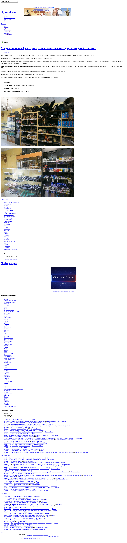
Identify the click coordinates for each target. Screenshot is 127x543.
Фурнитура (7, 204)
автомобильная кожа (10, 216)
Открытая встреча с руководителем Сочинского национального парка (30, 425)
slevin (5, 435)
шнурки (6, 247)
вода (5, 316)
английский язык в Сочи (11, 311)
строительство (8, 393)
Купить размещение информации (63, 291)
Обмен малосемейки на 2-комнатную (25, 502)
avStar (6, 430)
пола (5, 232)
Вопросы (7, 33)
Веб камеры (7, 19)
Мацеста (6, 347)
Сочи (8, 12)
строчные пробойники (10, 249)
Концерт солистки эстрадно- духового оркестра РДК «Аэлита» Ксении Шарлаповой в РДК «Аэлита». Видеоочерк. (47, 475)
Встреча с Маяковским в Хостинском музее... (26, 467)
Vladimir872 (7, 506)
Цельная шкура (8, 218)
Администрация (9, 310)
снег (5, 384)
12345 (6, 427)
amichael (6, 523)
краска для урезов (9, 241)
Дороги (6, 330)
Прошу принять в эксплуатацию (24, 436)
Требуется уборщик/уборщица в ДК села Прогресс (28, 516)
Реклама (6, 21)
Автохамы (55, 435)
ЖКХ (33, 433)
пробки (6, 380)
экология (6, 401)
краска (6, 238)
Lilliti (5, 515)
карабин (6, 235)
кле (5, 243)
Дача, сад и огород (53, 487)
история (6, 336)
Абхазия (6, 303)
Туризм (6, 397)
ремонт (6, 383)
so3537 (6, 422)
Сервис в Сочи (66, 464)
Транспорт (7, 395)
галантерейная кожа (10, 213)
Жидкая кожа (8, 221)
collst (5, 518)
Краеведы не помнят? (16, 427)
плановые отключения (10, 369)
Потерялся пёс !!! (20, 512)
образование (7, 356)
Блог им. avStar (21, 476)
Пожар (6, 370)
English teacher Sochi (10, 300)
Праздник (7, 376)
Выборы (6, 319)
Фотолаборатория (9, 18)
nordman (6, 470)
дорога (6, 328)
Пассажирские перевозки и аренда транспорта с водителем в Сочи (29, 469)
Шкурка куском (8, 219)
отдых (6, 361)
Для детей (23, 507)
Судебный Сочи (36, 429)
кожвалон (7, 229)
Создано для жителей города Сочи (37, 535)
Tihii (5, 444)
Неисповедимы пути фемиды (19, 429)
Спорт (6, 392)
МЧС (5, 352)
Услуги (47, 499)
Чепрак (6, 227)
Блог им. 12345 (29, 427)
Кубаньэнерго (8, 341)
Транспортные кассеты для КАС (19, 529)
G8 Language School (10, 302)
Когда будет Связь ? (17, 419)
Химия (6, 205)
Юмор (6, 403)
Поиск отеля (8, 34)
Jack (5, 521)
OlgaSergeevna (8, 512)
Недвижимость (28, 498)
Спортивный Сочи (36, 441)
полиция (6, 372)
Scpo (5, 519)
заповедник (7, 334)
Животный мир (31, 512)
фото (5, 398)
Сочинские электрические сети (13, 389)
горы (5, 322)
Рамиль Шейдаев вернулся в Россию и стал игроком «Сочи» (28, 424)
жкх (5, 333)
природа (6, 378)
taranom (6, 424)
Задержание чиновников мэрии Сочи (24, 443)
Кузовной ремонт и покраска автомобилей (26, 501)
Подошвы (7, 224)
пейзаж (6, 367)
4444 (5, 498)
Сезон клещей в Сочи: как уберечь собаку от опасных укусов (27, 487)
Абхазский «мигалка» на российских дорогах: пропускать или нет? (29, 435)
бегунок (6, 236)
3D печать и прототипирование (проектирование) (28, 499)
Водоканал (7, 317)
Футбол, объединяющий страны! (20, 446)
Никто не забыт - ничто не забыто (57, 421)
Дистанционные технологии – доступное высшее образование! (31, 510)
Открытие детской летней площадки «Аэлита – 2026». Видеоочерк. (33, 478)
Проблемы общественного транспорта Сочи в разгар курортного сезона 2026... (36, 464)
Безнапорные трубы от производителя (21, 527)
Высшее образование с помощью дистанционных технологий (31, 509)
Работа (47, 516)
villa (5, 513)
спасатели (7, 390)
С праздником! (15, 470)
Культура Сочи (46, 467)
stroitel (6, 425)
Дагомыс (6, 324)
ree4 (5, 486)
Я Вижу (6, 27)
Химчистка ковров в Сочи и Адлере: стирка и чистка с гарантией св (33, 506)
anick (5, 458)
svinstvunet (7, 439)
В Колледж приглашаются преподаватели (21, 519)
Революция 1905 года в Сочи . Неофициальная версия (26, 432)
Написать (3, 24)
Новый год (7, 355)
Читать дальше (5, 199)
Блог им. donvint (22, 447)
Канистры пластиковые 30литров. (23, 496)
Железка (37, 496)
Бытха (6, 314)
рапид (6, 244)
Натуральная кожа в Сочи (11, 202)
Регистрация (49, 7)
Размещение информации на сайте (31, 538)
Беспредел (7, 313)
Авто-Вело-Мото (22, 521)
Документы (7, 327)
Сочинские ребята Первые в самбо (18, 441)
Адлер (6, 308)
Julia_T (6, 526)
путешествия (8, 381)
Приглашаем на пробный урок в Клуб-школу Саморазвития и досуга (29, 515)
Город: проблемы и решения (62, 425)
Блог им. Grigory (30, 419)
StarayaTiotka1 (8, 436)
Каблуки (6, 225)
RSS (9, 455)
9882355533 (7, 499)
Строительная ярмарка (41, 527)
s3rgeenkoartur (8, 466)
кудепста (6, 342)
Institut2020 (7, 509)
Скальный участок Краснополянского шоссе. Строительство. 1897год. (35, 466)
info (5, 258)
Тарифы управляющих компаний (19, 433)
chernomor (7, 421)
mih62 (6, 462)
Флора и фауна (80, 438)
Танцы (15, 507)
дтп (5, 331)
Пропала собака (15, 524)
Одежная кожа (8, 210)
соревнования (8, 386)
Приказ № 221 (16, 449)
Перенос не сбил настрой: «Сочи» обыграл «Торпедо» (26, 422)
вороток (6, 230)
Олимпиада (7, 359)
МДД (6, 28)
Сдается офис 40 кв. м (15, 498)
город (6, 321)
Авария (6, 305)
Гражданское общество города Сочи (33, 449)
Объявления (7, 30)
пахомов (6, 364)
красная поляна (8, 339)
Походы (6, 375)
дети (5, 325)
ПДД (5, 366)
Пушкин (12, 476)
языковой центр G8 (10, 406)
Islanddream (7, 443)
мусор (6, 350)
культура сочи (8, 344)
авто (5, 307)
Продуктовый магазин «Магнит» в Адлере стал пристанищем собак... (33, 439)
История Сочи (9, 31)
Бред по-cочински (39, 444)
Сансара (13, 447)
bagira (6, 489)
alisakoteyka (7, 516)
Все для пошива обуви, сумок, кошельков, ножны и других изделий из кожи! (48, 48)
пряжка (6, 233)
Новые (6, 16)
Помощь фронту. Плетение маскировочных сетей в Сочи (25, 513)
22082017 (7, 419)
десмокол (7, 246)
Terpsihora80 (7, 507)
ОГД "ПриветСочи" (10, 358)
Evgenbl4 (6, 504)
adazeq (6, 527)
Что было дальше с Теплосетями (23, 481)
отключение (7, 362)
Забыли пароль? (39, 7)
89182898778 (8, 501)
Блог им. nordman (27, 470)
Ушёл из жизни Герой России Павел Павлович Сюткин (28, 421)
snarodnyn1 (7, 464)
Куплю (56, 523)
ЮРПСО (6, 404)
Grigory (6, 429)
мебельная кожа (8, 215)
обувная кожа (8, 212)
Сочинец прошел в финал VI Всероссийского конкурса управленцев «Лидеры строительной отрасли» (38, 472)
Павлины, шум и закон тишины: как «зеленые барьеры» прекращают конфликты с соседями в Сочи (43, 438)
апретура (6, 239)
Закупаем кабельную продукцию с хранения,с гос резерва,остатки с (31, 523)
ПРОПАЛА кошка (15, 526)
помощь (6, 373)
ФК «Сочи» (48, 422)
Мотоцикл (12, 521)
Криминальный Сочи (81, 452)
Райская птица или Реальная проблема (20, 444)
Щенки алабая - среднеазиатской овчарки (21, 518)
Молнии (6, 222)
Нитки (6, 207)
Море (5, 348)
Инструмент (7, 208)
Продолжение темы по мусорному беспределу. (24, 450)
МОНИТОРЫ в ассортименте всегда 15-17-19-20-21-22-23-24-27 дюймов (33, 504)
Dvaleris (6, 524)
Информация (9, 263)
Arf (5, 441)
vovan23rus (7, 496)
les (5, 479)
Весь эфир (4, 455)
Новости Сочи (8, 353)
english (6, 299)
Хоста (6, 400)
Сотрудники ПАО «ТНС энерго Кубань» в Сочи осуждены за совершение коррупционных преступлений (42, 452)
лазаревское (7, 345)
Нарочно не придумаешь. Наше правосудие (22, 430)
